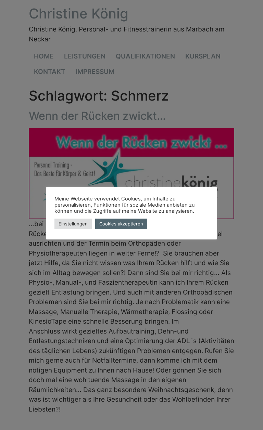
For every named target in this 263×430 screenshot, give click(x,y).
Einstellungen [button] (73, 223)
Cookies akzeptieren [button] (121, 223)
